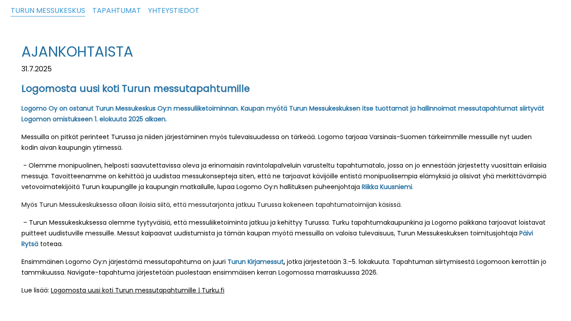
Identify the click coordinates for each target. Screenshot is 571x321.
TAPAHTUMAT (116, 10)
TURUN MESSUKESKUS (48, 10)
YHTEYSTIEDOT (173, 10)
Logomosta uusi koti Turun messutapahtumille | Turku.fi (137, 290)
